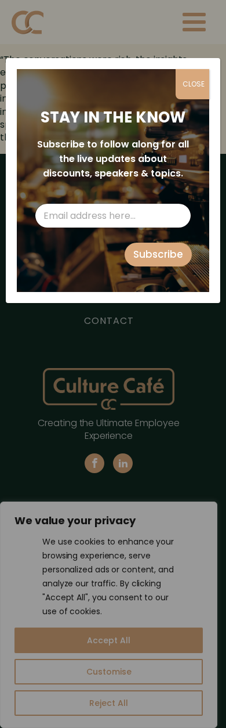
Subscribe (158, 254)
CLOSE (194, 84)
